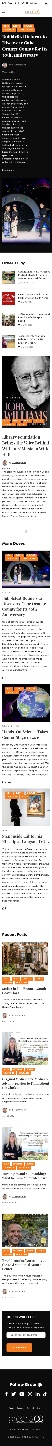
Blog (6, 421)
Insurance (24, 1073)
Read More (8, 170)
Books (22, 424)
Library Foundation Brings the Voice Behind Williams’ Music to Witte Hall (25, 445)
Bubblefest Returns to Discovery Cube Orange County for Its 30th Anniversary (24, 606)
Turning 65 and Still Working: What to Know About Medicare (24, 1175)
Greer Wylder (19, 65)
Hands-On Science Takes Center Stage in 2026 (25, 734)
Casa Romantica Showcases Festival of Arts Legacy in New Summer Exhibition (34, 275)
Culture (28, 26)
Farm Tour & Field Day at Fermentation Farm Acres (33, 296)
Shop (15, 979)
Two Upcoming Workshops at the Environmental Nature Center (23, 1264)
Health (30, 1069)
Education (9, 30)
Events (16, 26)
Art (23, 797)
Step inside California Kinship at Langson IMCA (25, 838)
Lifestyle (27, 979)
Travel (30, 1408)
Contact (35, 1429)
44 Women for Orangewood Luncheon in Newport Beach (34, 317)
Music (27, 421)
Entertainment (26, 30)
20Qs (12, 1429)
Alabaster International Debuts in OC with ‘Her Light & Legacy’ (31, 339)
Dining (20, 1408)
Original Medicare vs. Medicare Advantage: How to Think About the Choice (25, 1083)
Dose (6, 26)
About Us (23, 1429)
